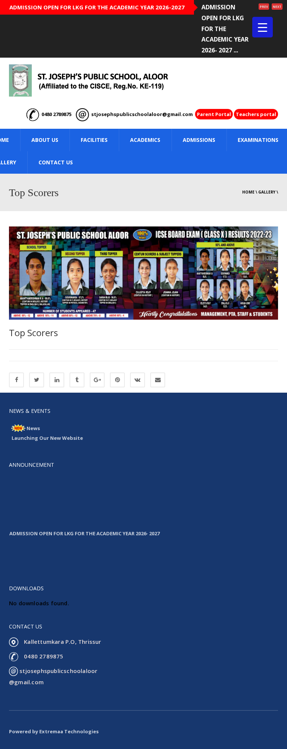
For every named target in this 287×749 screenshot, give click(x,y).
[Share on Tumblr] (77, 379)
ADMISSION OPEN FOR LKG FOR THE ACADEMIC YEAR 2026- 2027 (84, 529)
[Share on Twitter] (36, 379)
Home (248, 192)
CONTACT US (55, 162)
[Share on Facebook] (16, 379)
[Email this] (157, 379)
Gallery (266, 192)
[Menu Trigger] (262, 27)
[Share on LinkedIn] (56, 379)
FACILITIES (94, 139)
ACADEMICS (145, 139)
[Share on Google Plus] (97, 379)
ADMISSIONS (199, 139)
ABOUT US (44, 139)
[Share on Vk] (137, 379)
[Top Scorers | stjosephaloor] (88, 80)
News (33, 428)
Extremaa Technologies (69, 731)
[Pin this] (117, 379)
